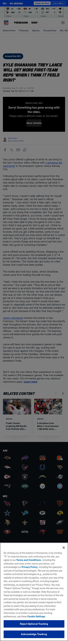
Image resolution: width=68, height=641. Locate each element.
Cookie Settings (36, 616)
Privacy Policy (30, 567)
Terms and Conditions (28, 559)
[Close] (64, 548)
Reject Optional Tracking (34, 623)
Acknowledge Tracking (34, 634)
